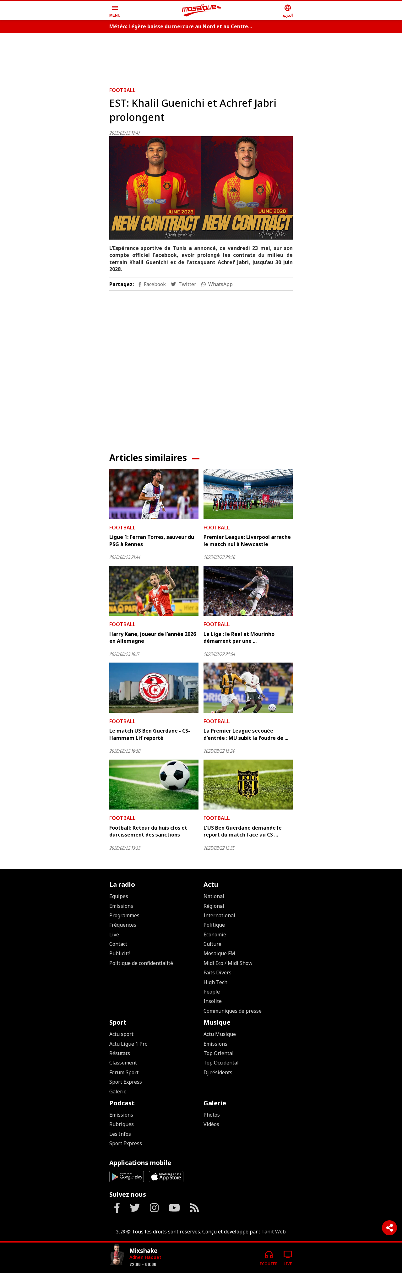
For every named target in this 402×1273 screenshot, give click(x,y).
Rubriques (121, 1124)
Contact (118, 943)
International (219, 915)
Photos (212, 1114)
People (212, 991)
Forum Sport (124, 1072)
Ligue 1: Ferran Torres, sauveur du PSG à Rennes (151, 540)
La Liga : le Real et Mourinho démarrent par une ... (239, 637)
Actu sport (121, 1034)
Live (114, 934)
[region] (201, 57)
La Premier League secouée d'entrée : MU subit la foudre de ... (246, 734)
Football (122, 90)
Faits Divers (217, 972)
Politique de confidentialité (141, 963)
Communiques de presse (233, 1010)
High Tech (215, 982)
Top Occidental (221, 1062)
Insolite (213, 1001)
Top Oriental (219, 1053)
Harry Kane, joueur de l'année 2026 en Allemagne (152, 637)
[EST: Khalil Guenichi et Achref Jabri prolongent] (201, 188)
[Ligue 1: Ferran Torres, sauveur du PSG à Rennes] (153, 494)
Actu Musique (220, 1034)
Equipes (118, 896)
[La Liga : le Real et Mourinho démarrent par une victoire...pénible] (248, 591)
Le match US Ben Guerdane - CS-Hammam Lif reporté (149, 734)
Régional (214, 905)
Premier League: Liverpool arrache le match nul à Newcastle (247, 540)
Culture (212, 943)
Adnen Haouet (145, 1257)
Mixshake (143, 1250)
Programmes (124, 915)
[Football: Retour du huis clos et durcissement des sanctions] (153, 785)
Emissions (121, 905)
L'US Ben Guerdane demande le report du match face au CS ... (243, 831)
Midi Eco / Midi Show (228, 963)
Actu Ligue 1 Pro (128, 1043)
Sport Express (125, 1081)
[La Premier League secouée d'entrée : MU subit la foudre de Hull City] (248, 688)
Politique (214, 924)
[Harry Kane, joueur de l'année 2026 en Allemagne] (153, 591)
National (214, 896)
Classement (123, 1062)
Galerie (118, 1091)
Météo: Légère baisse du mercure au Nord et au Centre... (180, 26)
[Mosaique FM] (201, 10)
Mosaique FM (219, 953)
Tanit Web (273, 1231)
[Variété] (116, 1255)
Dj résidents (218, 1072)
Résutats (119, 1053)
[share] (389, 1227)
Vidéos (211, 1124)
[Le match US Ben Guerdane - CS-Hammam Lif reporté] (153, 688)
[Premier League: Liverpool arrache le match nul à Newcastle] (248, 494)
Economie (215, 934)
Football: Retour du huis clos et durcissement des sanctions (148, 831)
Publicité (119, 953)
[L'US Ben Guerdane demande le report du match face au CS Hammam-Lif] (248, 785)
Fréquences (122, 924)
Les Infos (120, 1133)
